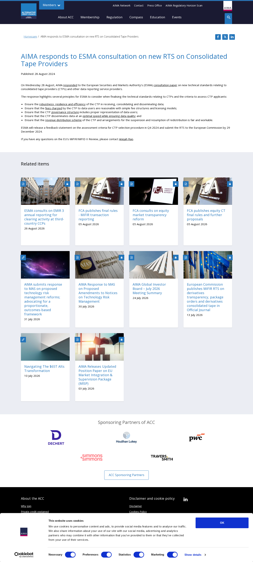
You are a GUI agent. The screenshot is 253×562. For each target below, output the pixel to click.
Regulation (114, 17)
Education (157, 17)
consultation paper (165, 85)
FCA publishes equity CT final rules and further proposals (206, 215)
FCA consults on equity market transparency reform (151, 215)
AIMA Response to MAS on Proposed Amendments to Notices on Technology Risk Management (98, 293)
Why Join (26, 506)
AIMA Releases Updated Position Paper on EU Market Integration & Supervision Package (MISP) (97, 375)
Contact (139, 5)
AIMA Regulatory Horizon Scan (184, 5)
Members (50, 5)
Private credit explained (35, 511)
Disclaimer (135, 506)
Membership (90, 17)
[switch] (106, 555)
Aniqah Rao (126, 139)
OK (222, 522)
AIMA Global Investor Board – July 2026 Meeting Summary (149, 288)
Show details (192, 554)
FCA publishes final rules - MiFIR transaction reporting (98, 215)
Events (177, 17)
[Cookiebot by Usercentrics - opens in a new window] (24, 555)
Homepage (30, 36)
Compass (136, 17)
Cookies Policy (138, 511)
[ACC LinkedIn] (185, 499)
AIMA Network (121, 5)
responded (70, 85)
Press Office (154, 5)
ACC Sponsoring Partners (126, 475)
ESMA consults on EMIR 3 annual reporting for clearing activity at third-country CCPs (44, 217)
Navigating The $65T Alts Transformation (44, 368)
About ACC (66, 17)
